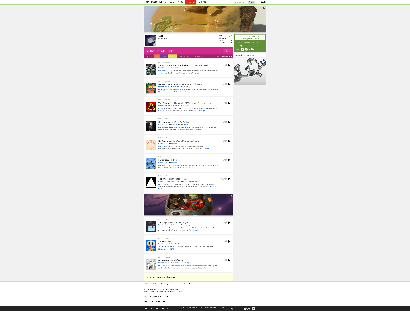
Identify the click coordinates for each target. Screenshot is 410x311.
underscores (164, 260)
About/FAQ (239, 42)
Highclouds (162, 127)
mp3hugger (162, 90)
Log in (263, 2)
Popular (180, 2)
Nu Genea (163, 141)
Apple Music (194, 181)
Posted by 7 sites (163, 263)
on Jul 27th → (171, 249)
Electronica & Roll (164, 146)
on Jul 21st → (203, 268)
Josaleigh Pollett (166, 222)
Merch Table (202, 2)
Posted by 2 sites (163, 87)
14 (223, 260)
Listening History (184, 56)
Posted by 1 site (163, 124)
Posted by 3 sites (163, 106)
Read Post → (220, 307)
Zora (161, 296)
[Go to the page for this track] (151, 69)
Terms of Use (148, 301)
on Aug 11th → (195, 230)
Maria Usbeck (165, 159)
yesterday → (197, 73)
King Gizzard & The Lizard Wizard (192, 307)
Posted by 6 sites (163, 68)
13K (222, 179)
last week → (199, 130)
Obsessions (199, 56)
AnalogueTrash (163, 228)
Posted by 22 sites (164, 225)
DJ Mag (160, 108)
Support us (191, 2)
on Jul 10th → (209, 149)
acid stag (161, 247)
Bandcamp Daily (163, 184)
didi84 (160, 36)
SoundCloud (175, 87)
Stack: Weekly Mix (185, 284)
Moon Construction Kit (169, 84)
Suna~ (161, 241)
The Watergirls (165, 103)
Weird (172, 56)
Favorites (149, 56)
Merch (255, 42)
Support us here (176, 291)
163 (222, 223)
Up (157, 56)
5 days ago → (202, 111)
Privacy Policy (160, 301)
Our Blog (164, 284)
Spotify (188, 87)
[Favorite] (226, 65)
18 (223, 65)
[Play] (229, 65)
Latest (172, 2)
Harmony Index (165, 122)
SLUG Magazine (163, 266)
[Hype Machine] (156, 2)
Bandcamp (175, 68)
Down (164, 56)
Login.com (168, 296)
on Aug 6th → (190, 167)
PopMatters (162, 71)
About (147, 284)
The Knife (163, 178)
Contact (248, 42)
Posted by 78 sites (164, 181)
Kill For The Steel (210, 307)
